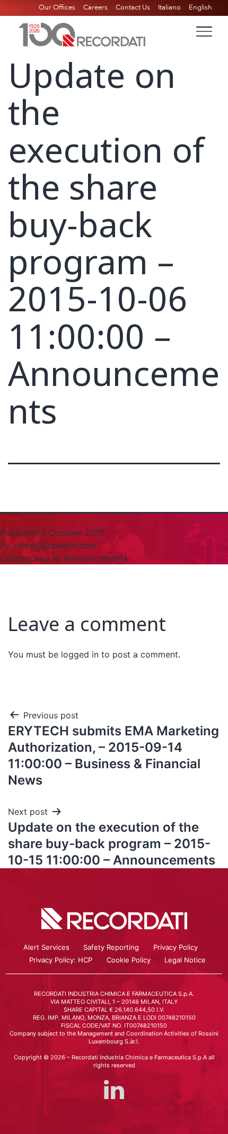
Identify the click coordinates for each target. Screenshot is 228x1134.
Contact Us (133, 7)
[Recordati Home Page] (82, 33)
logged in (80, 654)
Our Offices (57, 7)
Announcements (96, 558)
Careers (95, 7)
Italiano (169, 7)
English (200, 7)
